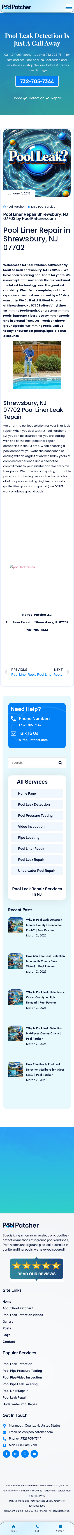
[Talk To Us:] (13, 733)
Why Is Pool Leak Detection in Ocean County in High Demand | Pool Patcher (45, 997)
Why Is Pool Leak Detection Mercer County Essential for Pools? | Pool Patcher (44, 925)
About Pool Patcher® (18, 1308)
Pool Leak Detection (17, 1364)
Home (7, 1301)
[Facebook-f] (6, 1454)
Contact (9, 1341)
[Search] (60, 763)
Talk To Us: (29, 733)
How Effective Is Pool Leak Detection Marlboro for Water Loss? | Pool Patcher (45, 1069)
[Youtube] (34, 1454)
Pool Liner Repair (15, 1391)
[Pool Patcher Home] (16, 7)
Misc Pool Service (43, 207)
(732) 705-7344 (30, 725)
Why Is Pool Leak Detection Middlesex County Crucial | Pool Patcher (44, 1033)
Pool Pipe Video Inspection (22, 1377)
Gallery (8, 1321)
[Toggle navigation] (69, 7)
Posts (7, 1328)
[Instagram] (16, 1454)
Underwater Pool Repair (20, 1404)
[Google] (25, 1454)
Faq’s (6, 1335)
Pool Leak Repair (15, 1397)
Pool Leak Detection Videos (23, 1315)
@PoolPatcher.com (33, 740)
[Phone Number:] (13, 718)
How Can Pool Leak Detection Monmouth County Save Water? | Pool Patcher (45, 961)
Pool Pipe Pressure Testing (22, 1371)
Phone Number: (34, 718)
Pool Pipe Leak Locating (20, 1384)
